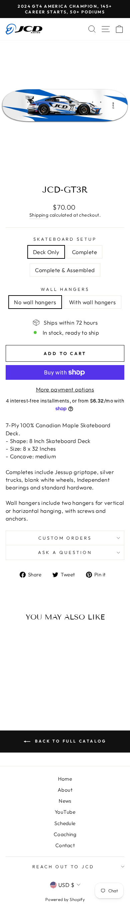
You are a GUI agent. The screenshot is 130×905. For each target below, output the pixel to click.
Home (65, 779)
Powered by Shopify (65, 899)
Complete (84, 251)
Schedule (64, 823)
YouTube (65, 812)
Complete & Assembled (65, 269)
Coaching (65, 834)
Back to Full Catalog (69, 741)
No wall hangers (35, 302)
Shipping (38, 215)
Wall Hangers (65, 289)
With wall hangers (92, 302)
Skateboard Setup (65, 239)
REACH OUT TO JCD (63, 866)
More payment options (65, 389)
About (65, 790)
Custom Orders (65, 538)
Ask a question (65, 552)
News (65, 801)
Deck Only (46, 251)
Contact (65, 845)
